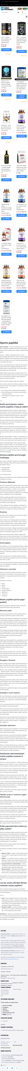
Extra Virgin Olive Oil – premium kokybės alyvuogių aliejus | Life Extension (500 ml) (6, 169)
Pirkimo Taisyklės (4, 994)
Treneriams (5, 1021)
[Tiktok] (16, 1068)
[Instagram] (2, 1068)
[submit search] (18, 12)
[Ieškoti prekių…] (8, 12)
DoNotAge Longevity (5, 1042)
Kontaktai (3, 1024)
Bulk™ (15, 1042)
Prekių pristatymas (5, 990)
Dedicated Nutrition (5, 1045)
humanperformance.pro (13, 959)
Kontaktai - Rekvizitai (5, 971)
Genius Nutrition (4, 1043)
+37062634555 (17, 4)
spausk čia (9, 1014)
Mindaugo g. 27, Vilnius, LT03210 (8, 978)
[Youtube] (12, 1068)
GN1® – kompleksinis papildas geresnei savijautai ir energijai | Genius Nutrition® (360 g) (21, 41)
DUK (2, 995)
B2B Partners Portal (5, 1038)
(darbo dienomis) (24, 4)
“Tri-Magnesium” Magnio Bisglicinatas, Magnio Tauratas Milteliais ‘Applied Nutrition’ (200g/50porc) (21, 85)
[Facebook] (7, 1068)
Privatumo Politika (5, 992)
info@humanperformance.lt (7, 968)
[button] (26, 16)
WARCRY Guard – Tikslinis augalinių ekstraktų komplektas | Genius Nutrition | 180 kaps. (6, 84)
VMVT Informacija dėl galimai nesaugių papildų (13, 1030)
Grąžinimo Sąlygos (17, 989)
